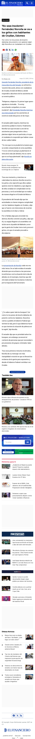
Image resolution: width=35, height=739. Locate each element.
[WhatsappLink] (17, 451)
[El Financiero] (12, 3)
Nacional (6, 20)
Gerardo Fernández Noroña (17, 372)
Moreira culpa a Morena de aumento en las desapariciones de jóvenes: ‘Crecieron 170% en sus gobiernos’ (17, 400)
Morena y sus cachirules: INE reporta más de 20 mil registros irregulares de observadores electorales (17, 429)
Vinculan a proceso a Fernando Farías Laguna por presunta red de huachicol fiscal (22, 599)
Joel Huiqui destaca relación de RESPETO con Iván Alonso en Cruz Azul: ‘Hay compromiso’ (22, 563)
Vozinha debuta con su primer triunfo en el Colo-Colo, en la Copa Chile (21, 589)
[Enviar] (27, 442)
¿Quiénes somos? (8, 735)
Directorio (17, 735)
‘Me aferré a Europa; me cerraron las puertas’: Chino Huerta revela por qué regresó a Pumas (22, 553)
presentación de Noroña (12, 266)
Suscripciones (27, 735)
